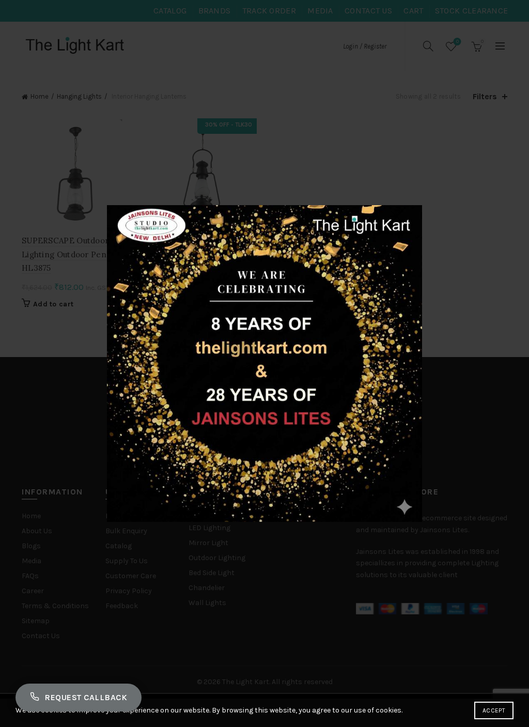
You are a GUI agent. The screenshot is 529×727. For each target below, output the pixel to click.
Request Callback (85, 697)
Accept (494, 710)
